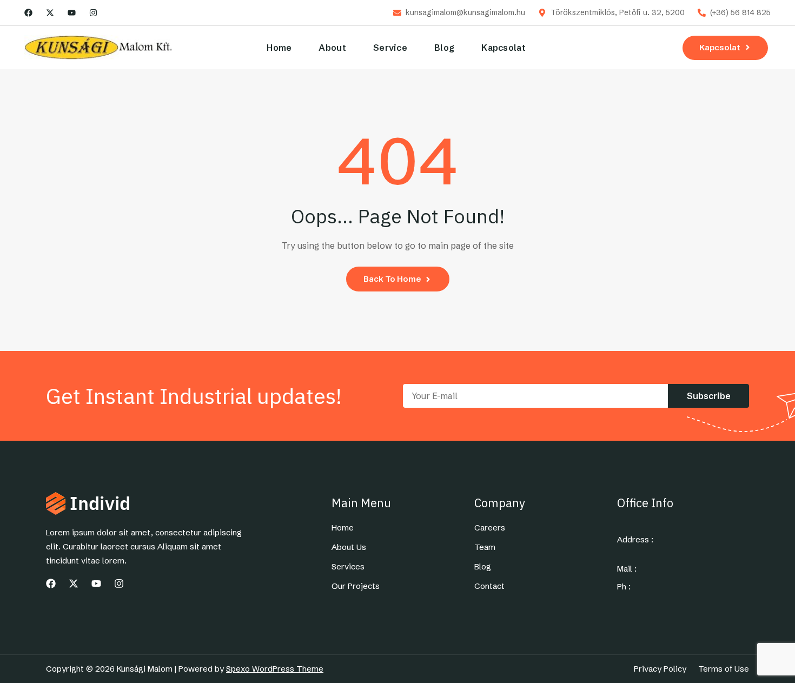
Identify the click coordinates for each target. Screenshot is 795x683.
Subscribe (709, 395)
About (332, 47)
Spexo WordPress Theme (274, 669)
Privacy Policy (660, 669)
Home (279, 47)
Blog (444, 47)
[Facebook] (28, 13)
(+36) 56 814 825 (740, 13)
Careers (489, 528)
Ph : (624, 586)
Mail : (627, 569)
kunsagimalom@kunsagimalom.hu (465, 13)
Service (390, 47)
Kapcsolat (503, 47)
